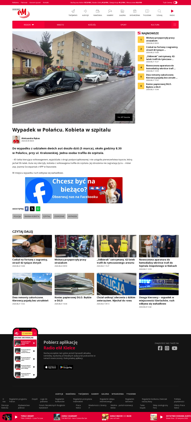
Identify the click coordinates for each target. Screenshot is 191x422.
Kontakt (46, 2)
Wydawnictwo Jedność (24, 406)
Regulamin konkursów (59, 400)
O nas (4, 400)
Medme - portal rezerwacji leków (122, 406)
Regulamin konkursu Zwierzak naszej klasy (154, 400)
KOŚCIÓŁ (92, 24)
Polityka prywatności (179, 400)
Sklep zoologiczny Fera (160, 406)
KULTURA (155, 24)
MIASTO (60, 24)
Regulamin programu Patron (18, 400)
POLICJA (17, 216)
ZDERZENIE (59, 216)
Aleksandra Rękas (30, 138)
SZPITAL (46, 216)
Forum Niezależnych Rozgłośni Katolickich (52, 406)
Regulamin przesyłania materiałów (82, 400)
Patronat (24, 2)
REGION (27, 24)
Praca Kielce (78, 406)
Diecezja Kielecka (5, 406)
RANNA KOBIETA (32, 216)
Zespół (35, 399)
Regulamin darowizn (129, 400)
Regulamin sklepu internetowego (107, 400)
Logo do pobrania (44, 400)
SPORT (124, 24)
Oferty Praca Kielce (179, 406)
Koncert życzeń (35, 2)
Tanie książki (142, 406)
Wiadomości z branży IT (97, 406)
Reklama (15, 2)
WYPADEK (72, 216)
